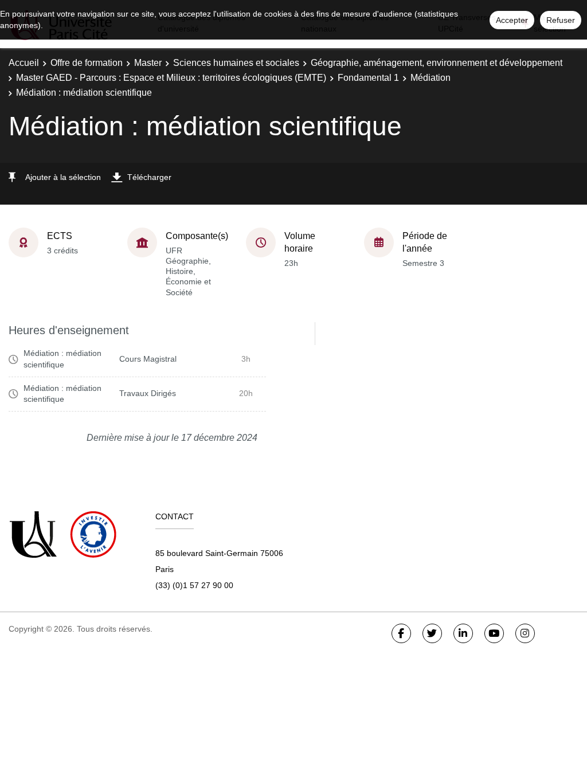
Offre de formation (86, 63)
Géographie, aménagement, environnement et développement (436, 63)
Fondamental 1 (368, 78)
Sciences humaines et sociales (236, 63)
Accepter (512, 20)
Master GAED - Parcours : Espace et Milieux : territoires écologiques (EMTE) (171, 78)
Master (148, 63)
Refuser (560, 20)
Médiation (430, 78)
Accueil (24, 63)
